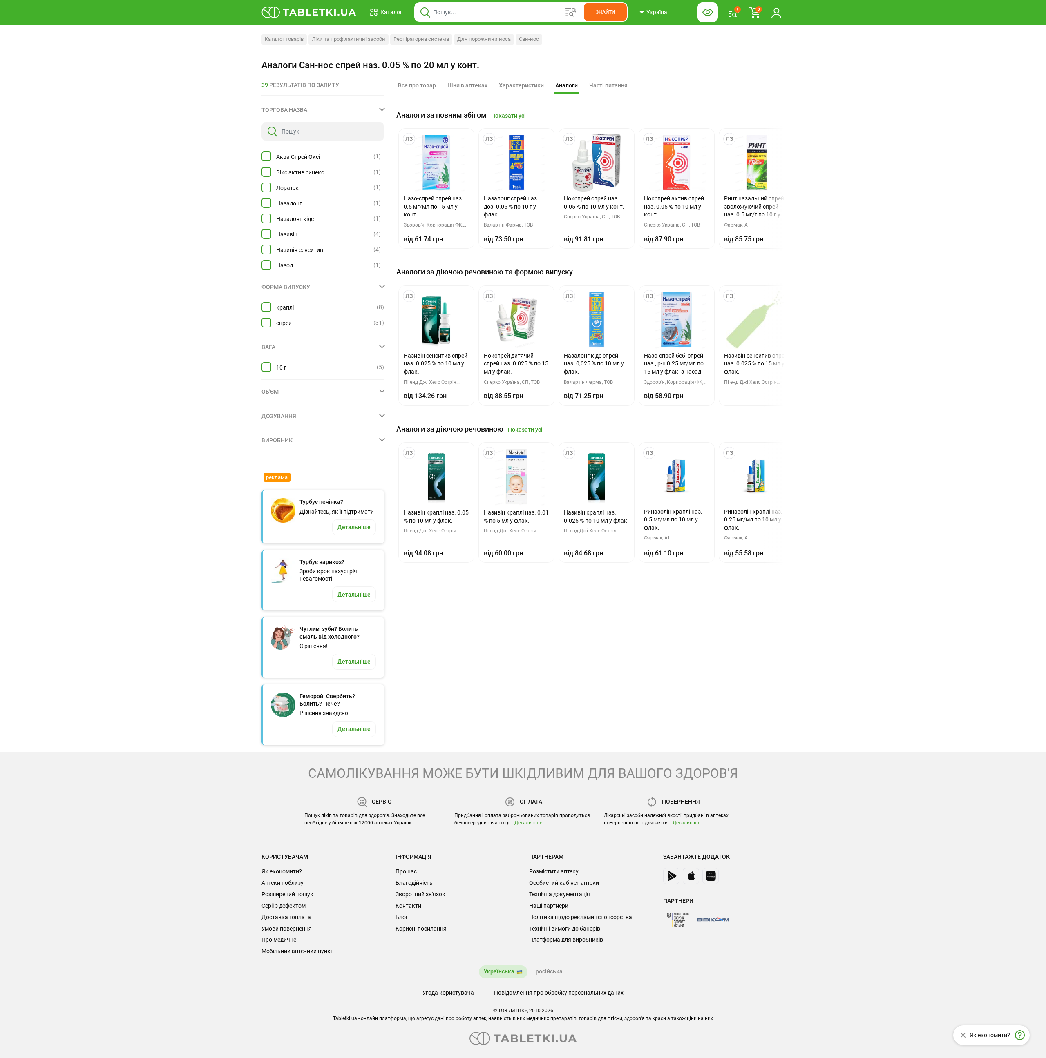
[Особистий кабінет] (776, 12)
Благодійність (414, 883)
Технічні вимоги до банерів (564, 928)
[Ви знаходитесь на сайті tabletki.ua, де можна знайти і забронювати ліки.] (309, 12)
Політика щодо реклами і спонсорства (580, 917)
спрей (284, 323)
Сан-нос (529, 39)
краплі (285, 307)
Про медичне (279, 939)
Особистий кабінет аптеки (564, 883)
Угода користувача (448, 992)
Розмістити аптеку (554, 871)
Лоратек (287, 188)
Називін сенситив (299, 250)
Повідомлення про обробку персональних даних (559, 992)
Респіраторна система (421, 39)
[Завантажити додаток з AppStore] (691, 876)
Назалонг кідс (295, 219)
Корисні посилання (421, 928)
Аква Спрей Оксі (298, 157)
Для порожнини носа (484, 39)
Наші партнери (548, 905)
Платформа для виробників (566, 939)
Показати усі (508, 115)
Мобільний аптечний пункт (297, 951)
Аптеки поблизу (283, 883)
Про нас (406, 871)
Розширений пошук (287, 894)
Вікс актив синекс (300, 172)
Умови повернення (287, 928)
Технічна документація (559, 894)
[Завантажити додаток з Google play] (671, 876)
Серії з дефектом (284, 905)
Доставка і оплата (286, 917)
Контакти (408, 905)
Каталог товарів (284, 39)
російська (549, 971)
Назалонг (289, 203)
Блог (402, 917)
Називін (286, 234)
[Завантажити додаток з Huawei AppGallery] (710, 876)
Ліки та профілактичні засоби (348, 39)
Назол (284, 265)
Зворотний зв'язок (420, 894)
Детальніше (528, 823)
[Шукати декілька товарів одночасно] (570, 12)
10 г (281, 367)
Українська (499, 971)
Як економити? (282, 871)
